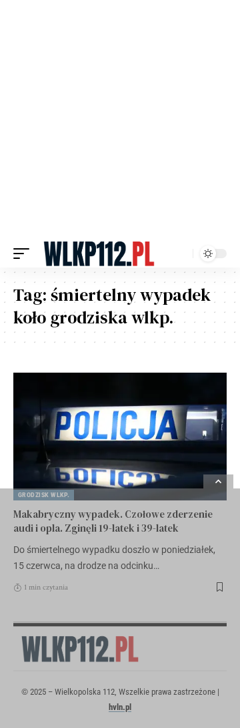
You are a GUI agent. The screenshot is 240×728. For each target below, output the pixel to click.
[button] (24, 254)
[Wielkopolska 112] (99, 254)
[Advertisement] (120, 120)
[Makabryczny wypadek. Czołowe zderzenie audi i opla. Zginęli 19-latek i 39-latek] (120, 436)
